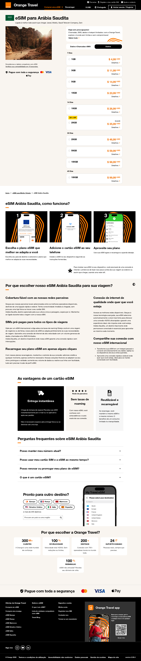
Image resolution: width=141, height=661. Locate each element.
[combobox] (43, 517)
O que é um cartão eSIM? (35, 477)
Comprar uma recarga (13, 611)
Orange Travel (26, 5)
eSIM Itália (9, 631)
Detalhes (114, 63)
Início (7, 193)
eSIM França (10, 619)
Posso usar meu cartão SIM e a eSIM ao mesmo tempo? (54, 459)
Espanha (68, 507)
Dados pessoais (81, 657)
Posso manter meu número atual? (40, 451)
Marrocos (63, 501)
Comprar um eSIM (12, 607)
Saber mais (73, 38)
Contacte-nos (63, 615)
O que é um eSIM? (38, 607)
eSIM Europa (10, 615)
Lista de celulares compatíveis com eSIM (43, 612)
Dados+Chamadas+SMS (80, 46)
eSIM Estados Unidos (13, 627)
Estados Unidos (36, 507)
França (47, 501)
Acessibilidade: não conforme (60, 657)
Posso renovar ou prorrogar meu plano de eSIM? (49, 468)
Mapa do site (113, 657)
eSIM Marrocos (11, 623)
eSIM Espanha (11, 635)
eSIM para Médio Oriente (21, 193)
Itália (54, 507)
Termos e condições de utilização (32, 657)
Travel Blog (36, 617)
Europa (32, 501)
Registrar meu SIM (65, 611)
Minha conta (62, 607)
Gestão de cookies (98, 657)
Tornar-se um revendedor (67, 619)
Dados (108, 46)
